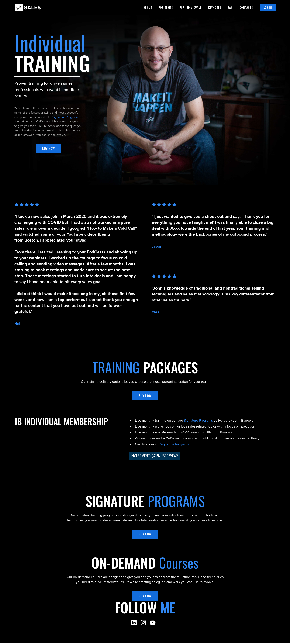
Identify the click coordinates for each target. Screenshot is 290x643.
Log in (267, 8)
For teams (166, 8)
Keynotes (214, 8)
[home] (28, 7)
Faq (230, 8)
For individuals (190, 8)
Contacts (246, 8)
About (148, 8)
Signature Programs (65, 117)
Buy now (48, 148)
